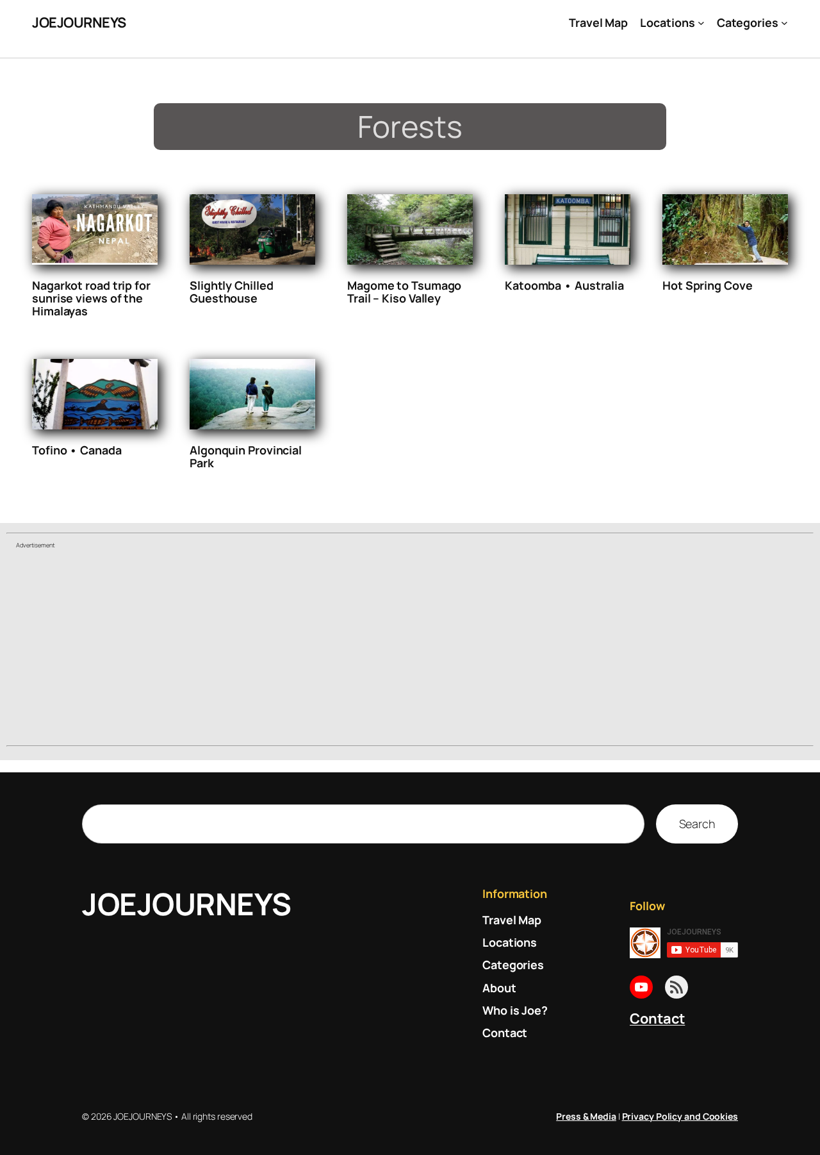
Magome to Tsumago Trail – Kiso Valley (404, 291)
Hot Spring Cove (707, 285)
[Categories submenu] (784, 22)
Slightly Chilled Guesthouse (231, 291)
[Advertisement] (410, 648)
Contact (657, 1018)
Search (697, 823)
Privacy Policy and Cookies (680, 1116)
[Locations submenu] (701, 22)
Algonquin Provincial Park (246, 456)
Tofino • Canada (77, 450)
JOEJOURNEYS (79, 22)
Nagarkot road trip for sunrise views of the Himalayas (91, 298)
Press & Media (586, 1116)
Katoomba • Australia (564, 285)
